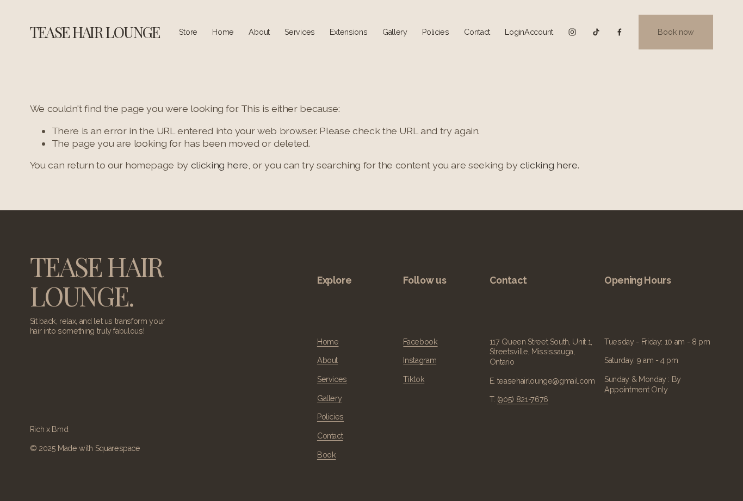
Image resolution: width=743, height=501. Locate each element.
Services (299, 32)
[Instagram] (572, 32)
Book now (676, 32)
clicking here (219, 165)
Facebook (420, 341)
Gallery (394, 32)
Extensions (348, 32)
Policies (435, 32)
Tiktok (413, 379)
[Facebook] (619, 32)
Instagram (419, 360)
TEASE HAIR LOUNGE (95, 32)
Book (326, 454)
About (259, 32)
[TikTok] (596, 32)
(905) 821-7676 (522, 399)
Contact (477, 32)
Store (188, 32)
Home (223, 32)
